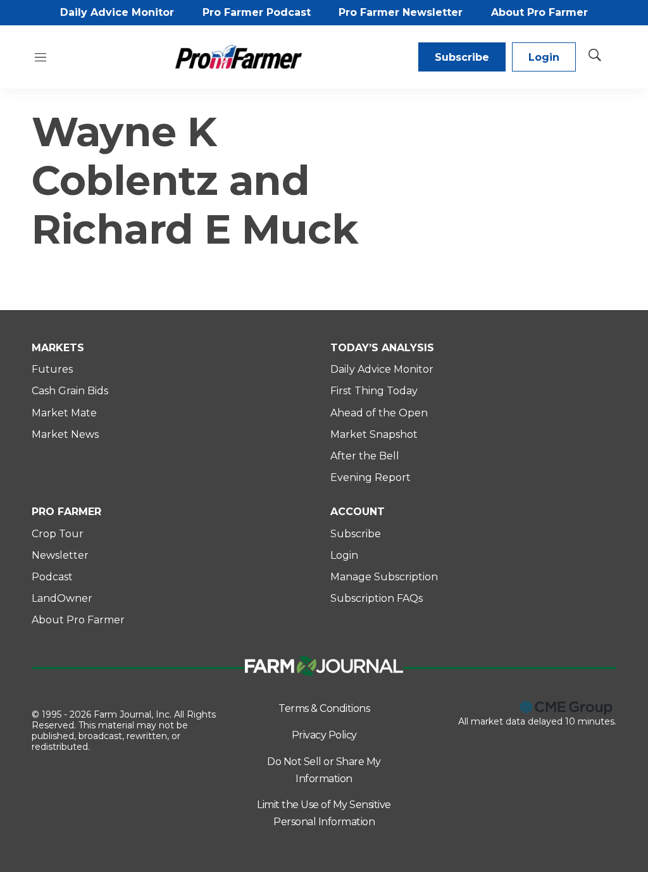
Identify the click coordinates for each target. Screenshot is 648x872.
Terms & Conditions (324, 708)
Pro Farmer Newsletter (401, 12)
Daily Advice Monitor (117, 12)
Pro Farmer (66, 512)
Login (543, 57)
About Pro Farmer (539, 12)
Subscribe (462, 57)
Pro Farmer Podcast (256, 12)
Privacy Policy (324, 735)
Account (357, 512)
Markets (58, 348)
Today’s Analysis (382, 348)
